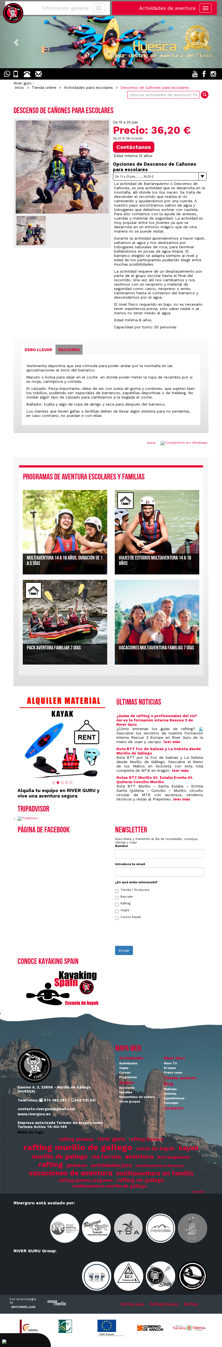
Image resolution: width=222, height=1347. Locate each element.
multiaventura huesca (159, 1165)
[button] (16, 42)
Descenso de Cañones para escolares (154, 87)
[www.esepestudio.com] (56, 1302)
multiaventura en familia (155, 1173)
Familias (125, 1092)
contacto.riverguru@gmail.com (46, 1109)
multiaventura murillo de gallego (110, 1186)
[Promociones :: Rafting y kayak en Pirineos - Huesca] (62, 736)
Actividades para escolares (88, 87)
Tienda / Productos (134, 890)
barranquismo (173, 1157)
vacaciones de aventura (70, 1173)
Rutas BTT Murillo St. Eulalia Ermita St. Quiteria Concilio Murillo (154, 779)
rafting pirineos (76, 1139)
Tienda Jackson (180, 1077)
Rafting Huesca (164, 1304)
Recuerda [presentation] (69, 349)
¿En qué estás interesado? (136, 882)
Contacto (174, 1108)
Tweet (150, 443)
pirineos (77, 1165)
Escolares (127, 1088)
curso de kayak (155, 1149)
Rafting (125, 903)
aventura (139, 1156)
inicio (19, 87)
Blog (168, 1083)
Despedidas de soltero (137, 1097)
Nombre (121, 846)
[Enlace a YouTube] (195, 74)
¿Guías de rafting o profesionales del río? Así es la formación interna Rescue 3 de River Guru (156, 720)
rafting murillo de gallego (77, 1147)
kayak (188, 1148)
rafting (50, 1164)
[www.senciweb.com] (23, 1307)
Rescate (126, 896)
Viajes (124, 910)
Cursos (124, 1072)
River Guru (174, 1058)
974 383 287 (55, 1100)
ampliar (198, 1192)
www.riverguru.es (34, 1114)
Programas (128, 1077)
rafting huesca (146, 1139)
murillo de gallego (60, 1156)
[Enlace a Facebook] (204, 74)
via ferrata (106, 1156)
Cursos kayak (130, 917)
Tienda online (44, 87)
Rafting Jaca (132, 1304)
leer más (172, 742)
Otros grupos (129, 1101)
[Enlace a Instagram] (213, 74)
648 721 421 (85, 1100)
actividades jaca (111, 1165)
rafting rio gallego (140, 1180)
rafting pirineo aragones (85, 1180)
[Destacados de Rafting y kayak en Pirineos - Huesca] (111, 42)
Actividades (131, 1058)
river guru (111, 1139)
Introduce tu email (130, 864)
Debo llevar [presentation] (38, 349)
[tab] (38, 349)
